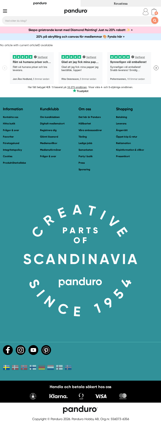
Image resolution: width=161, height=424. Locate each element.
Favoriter (8, 136)
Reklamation (123, 143)
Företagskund (11, 143)
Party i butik (86, 156)
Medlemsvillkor (48, 143)
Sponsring (84, 169)
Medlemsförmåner (50, 149)
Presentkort (123, 156)
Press (82, 162)
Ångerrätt (122, 130)
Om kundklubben (50, 117)
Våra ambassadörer (90, 130)
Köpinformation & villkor (130, 149)
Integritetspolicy (12, 149)
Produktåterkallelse (14, 162)
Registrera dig (48, 130)
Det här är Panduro (90, 117)
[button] (33, 396)
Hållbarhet (85, 123)
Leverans (121, 123)
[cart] (154, 11)
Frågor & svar (11, 130)
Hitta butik (9, 123)
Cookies (7, 156)
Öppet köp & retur (126, 136)
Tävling (83, 136)
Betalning (121, 117)
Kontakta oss (10, 117)
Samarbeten (86, 149)
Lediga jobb (85, 143)
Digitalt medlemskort (52, 123)
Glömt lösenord (49, 136)
